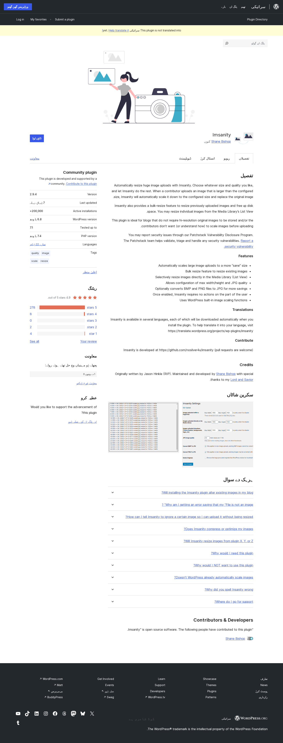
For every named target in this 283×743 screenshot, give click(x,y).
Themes (211, 685)
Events (109, 685)
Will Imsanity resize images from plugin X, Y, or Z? (218, 541)
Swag (109, 697)
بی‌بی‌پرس (55, 691)
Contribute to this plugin (81, 183)
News (264, 685)
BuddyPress (53, 697)
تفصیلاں (244, 158)
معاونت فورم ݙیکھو (86, 383)
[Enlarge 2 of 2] (174, 407)
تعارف (264, 678)
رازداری (263, 697)
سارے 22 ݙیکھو (38, 244)
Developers (157, 691)
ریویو (227, 158)
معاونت (34, 158)
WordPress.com (51, 678)
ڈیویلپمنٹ (185, 158)
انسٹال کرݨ (207, 158)
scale (34, 261)
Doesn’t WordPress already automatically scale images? (213, 577)
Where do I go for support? (233, 602)
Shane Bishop (221, 141)
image (45, 253)
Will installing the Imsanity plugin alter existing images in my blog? (207, 492)
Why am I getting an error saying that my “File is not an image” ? (207, 505)
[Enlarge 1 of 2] (248, 407)
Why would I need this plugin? (232, 553)
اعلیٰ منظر (90, 272)
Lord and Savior (241, 380)
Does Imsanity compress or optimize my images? (218, 529)
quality (35, 253)
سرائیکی (226, 718)
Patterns (211, 697)
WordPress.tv (155, 697)
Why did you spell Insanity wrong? (229, 589)
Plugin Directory (257, 19)
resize (44, 261)
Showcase (209, 678)
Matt (58, 685)
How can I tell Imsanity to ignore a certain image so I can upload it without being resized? (189, 517)
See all (34, 341)
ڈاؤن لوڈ (36, 138)
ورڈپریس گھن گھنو (18, 6)
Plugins (211, 691)
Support (160, 685)
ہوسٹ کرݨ (261, 691)
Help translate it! (115, 30)
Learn (161, 678)
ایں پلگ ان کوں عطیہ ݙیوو (82, 421)
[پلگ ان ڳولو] (227, 43)
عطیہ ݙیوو (107, 691)
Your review (88, 341)
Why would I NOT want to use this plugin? (223, 565)
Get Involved (105, 678)
